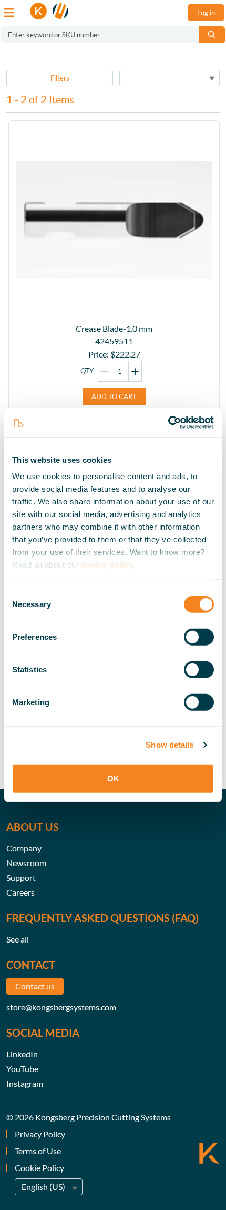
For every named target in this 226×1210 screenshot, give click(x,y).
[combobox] (96, 35)
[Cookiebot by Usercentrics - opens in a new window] (168, 423)
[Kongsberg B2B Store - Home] (49, 11)
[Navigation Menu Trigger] (9, 12)
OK (113, 777)
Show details (169, 744)
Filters (59, 78)
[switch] (199, 636)
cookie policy (107, 564)
